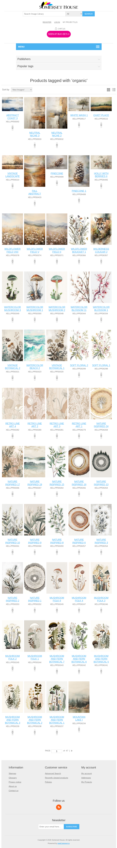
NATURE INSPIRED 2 (12, 599)
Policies (48, 782)
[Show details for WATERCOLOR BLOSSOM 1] (101, 287)
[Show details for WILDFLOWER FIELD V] (34, 229)
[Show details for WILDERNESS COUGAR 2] (101, 229)
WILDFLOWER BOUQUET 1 (79, 250)
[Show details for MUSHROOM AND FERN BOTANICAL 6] (78, 636)
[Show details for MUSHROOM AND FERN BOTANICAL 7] (56, 636)
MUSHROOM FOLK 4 (79, 599)
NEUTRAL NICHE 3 (34, 134)
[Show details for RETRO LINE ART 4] (12, 403)
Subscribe (71, 826)
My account (86, 773)
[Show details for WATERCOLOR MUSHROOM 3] (12, 287)
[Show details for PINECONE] (56, 162)
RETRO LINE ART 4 (12, 425)
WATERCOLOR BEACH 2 (34, 367)
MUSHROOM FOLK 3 (101, 599)
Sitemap (12, 773)
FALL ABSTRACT (34, 192)
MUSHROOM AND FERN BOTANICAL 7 (56, 659)
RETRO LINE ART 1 (79, 425)
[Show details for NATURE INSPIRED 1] (34, 578)
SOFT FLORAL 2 (79, 365)
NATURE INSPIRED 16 (79, 483)
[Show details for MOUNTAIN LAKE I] (78, 697)
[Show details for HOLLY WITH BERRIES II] (101, 162)
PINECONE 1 (79, 191)
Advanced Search (53, 773)
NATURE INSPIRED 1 (34, 599)
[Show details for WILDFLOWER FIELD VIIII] (12, 229)
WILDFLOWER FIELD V (35, 250)
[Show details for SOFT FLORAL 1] (101, 345)
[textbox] (44, 13)
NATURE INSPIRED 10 (12, 541)
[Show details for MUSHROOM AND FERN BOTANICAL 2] (34, 697)
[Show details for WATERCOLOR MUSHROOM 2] (56, 287)
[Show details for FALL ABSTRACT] (34, 171)
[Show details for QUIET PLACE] (101, 104)
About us (13, 786)
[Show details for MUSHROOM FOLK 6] (56, 578)
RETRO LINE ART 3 (57, 425)
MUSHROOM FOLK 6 (57, 599)
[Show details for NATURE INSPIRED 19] (34, 461)
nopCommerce (64, 843)
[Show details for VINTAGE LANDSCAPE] (12, 162)
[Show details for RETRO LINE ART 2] (34, 403)
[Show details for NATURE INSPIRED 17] (12, 461)
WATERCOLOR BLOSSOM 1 (101, 308)
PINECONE (57, 173)
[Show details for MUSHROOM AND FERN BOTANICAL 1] (56, 697)
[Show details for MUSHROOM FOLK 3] (101, 578)
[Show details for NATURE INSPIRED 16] (78, 461)
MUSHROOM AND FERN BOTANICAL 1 (56, 720)
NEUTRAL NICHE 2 (56, 134)
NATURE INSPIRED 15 (57, 483)
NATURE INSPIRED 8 (56, 541)
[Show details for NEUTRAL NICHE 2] (56, 113)
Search (88, 14)
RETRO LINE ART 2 (35, 425)
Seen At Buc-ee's (58, 34)
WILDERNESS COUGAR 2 (101, 250)
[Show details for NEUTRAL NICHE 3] (34, 113)
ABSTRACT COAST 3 (12, 116)
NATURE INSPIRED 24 (101, 425)
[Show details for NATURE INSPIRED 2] (12, 578)
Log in (57, 22)
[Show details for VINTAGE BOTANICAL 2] (12, 345)
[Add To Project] (12, 128)
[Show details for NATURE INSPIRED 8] (56, 519)
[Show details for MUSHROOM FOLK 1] (34, 636)
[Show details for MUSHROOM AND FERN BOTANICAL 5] (101, 636)
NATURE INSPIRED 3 (101, 541)
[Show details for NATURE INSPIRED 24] (101, 403)
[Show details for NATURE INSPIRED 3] (101, 519)
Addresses (86, 778)
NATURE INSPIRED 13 (101, 483)
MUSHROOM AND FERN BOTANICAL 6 (79, 659)
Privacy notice (15, 782)
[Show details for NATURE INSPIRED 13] (101, 461)
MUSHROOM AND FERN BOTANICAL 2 (34, 720)
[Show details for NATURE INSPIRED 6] (78, 519)
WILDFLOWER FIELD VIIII (12, 250)
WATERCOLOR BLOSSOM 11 (79, 308)
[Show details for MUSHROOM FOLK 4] (78, 578)
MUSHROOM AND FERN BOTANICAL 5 (101, 659)
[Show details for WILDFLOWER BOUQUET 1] (78, 229)
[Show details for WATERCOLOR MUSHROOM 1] (34, 287)
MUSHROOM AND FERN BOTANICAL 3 (12, 720)
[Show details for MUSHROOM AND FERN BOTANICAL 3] (12, 697)
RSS (58, 807)
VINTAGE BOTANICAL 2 (12, 367)
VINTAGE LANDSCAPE (12, 175)
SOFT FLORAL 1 (101, 365)
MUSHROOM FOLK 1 (35, 657)
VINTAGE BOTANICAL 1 (56, 367)
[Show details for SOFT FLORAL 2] (78, 345)
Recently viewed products (56, 778)
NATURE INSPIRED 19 (34, 483)
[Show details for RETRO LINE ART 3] (56, 403)
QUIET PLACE (101, 115)
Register (47, 22)
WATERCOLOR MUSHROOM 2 (57, 308)
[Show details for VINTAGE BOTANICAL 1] (56, 345)
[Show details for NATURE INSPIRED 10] (12, 519)
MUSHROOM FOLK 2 (12, 657)
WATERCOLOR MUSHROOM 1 (34, 308)
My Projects (86, 782)
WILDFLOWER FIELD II (57, 250)
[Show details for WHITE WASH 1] (78, 104)
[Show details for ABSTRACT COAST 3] (12, 104)
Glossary (13, 778)
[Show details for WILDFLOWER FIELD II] (56, 229)
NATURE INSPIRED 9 (34, 541)
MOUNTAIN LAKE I (79, 718)
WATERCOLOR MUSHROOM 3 (12, 308)
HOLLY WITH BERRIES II (101, 175)
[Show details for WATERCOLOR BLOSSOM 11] (78, 287)
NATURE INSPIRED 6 (79, 541)
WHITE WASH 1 (79, 115)
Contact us (13, 790)
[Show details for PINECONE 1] (78, 171)
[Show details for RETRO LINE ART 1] (78, 403)
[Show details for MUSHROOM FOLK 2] (12, 636)
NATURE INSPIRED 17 (12, 483)
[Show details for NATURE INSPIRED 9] (34, 519)
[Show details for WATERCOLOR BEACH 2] (34, 345)
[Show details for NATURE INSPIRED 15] (56, 461)
